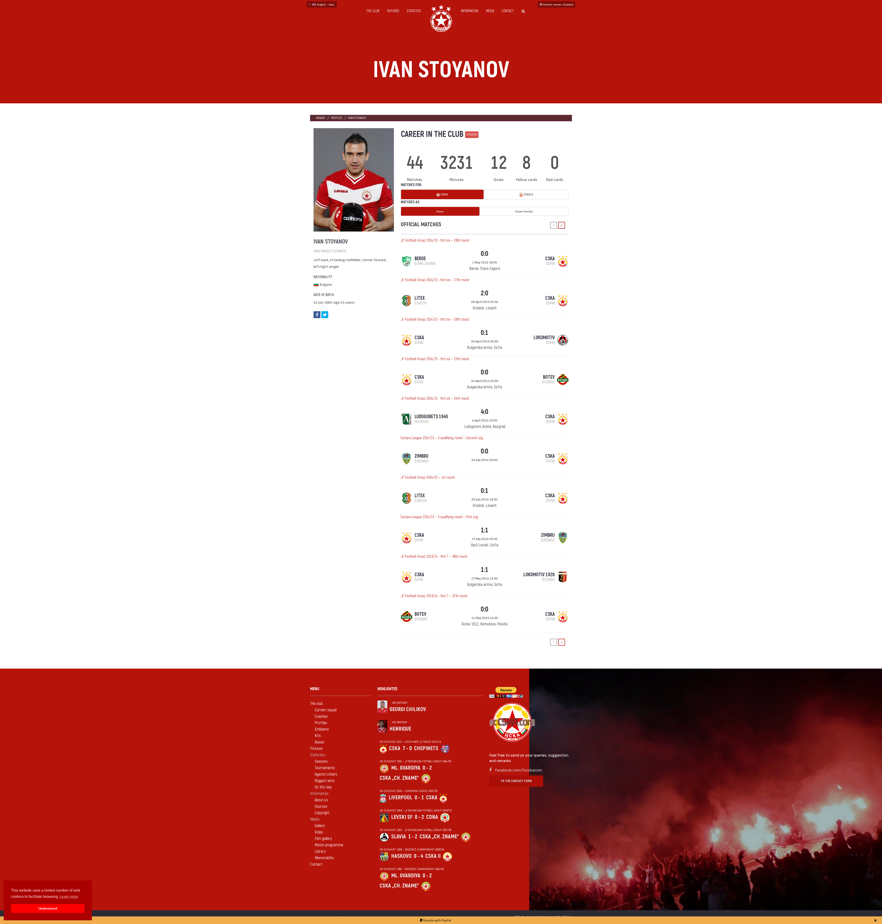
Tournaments (325, 768)
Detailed (471, 134)
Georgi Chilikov (408, 709)
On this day (323, 787)
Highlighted (387, 689)
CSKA (444, 194)
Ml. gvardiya (405, 768)
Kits (318, 735)
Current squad (325, 710)
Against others (326, 774)
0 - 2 (427, 768)
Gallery (320, 825)
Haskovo (401, 856)
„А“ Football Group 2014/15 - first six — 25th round (435, 359)
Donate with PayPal (437, 920)
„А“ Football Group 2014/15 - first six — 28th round (435, 240)
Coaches (321, 716)
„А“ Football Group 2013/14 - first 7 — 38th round (434, 556)
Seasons (321, 761)
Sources (321, 806)
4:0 (484, 411)
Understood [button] (48, 908)
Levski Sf (402, 817)
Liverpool (400, 797)
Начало (320, 118)
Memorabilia (324, 858)
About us (321, 800)
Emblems (322, 729)
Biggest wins (325, 780)
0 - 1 (419, 797)
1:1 (484, 530)
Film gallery (323, 838)
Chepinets (426, 748)
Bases (319, 742)
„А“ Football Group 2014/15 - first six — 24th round (435, 398)
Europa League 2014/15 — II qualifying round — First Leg (439, 517)
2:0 (484, 293)
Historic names (557, 4)
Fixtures (393, 11)
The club (372, 11)
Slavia (398, 836)
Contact (508, 11)
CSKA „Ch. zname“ (399, 778)
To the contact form (516, 781)
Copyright (322, 813)
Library (320, 851)
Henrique (400, 729)
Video (319, 832)
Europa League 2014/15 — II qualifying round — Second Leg (442, 438)
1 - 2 (412, 836)
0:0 (484, 253)
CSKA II (528, 194)
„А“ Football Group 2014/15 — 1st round (428, 477)
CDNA (432, 817)
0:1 (484, 332)
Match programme (329, 845)
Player (440, 211)
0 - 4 (418, 856)
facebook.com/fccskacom (518, 770)
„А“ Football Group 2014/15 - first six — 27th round (435, 280)
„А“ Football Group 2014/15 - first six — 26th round (435, 319)
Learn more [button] (68, 897)
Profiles (336, 118)
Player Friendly (524, 211)
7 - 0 (407, 748)
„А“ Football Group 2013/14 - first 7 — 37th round (434, 596)
